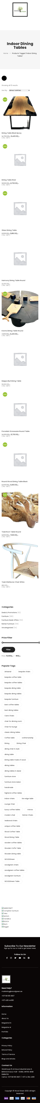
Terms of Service (8, 1054)
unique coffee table (12, 826)
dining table (9, 754)
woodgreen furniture (13, 876)
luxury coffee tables (12, 809)
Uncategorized (7, 627)
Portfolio (5, 1032)
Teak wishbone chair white (13, 582)
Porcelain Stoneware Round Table (16, 431)
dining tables (9, 765)
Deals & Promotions (9, 612)
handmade (9, 787)
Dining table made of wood (15, 760)
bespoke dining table (13, 688)
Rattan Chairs (27, 815)
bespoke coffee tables (13, 682)
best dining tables (11, 710)
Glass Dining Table (9, 230)
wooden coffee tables (13, 843)
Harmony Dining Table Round (13, 280)
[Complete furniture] (10, 911)
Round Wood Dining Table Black (14, 481)
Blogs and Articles (8, 1059)
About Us (5, 1018)
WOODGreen (10, 859)
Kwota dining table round (12, 331)
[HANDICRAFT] (7, 908)
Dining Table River (9, 180)
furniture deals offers (10, 620)
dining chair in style (12, 749)
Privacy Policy (7, 1045)
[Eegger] (5, 927)
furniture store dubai (13, 782)
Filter (8, 649)
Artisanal (8, 671)
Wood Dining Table (12, 837)
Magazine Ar (6, 1027)
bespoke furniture (11, 699)
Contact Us (7, 1065)
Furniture (5, 616)
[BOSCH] (5, 921)
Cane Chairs (9, 716)
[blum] (4, 924)
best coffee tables (12, 705)
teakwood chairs (11, 820)
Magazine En (6, 1023)
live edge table (27, 798)
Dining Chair (21, 743)
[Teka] (4, 913)
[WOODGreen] (20, 9)
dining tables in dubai (13, 771)
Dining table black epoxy (11, 133)
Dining (7, 743)
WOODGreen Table (12, 881)
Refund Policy (7, 1050)
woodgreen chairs (11, 865)
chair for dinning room (13, 721)
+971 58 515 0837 (8, 996)
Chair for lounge (11, 727)
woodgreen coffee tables (14, 870)
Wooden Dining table (13, 854)
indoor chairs (10, 798)
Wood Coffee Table (12, 832)
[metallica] (6, 919)
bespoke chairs (24, 671)
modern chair (10, 815)
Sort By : (5, 90)
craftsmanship (27, 738)
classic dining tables (12, 732)
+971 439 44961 (8, 1000)
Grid (4, 78)
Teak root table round (11, 532)
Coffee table (10, 738)
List (10, 78)
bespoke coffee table (13, 677)
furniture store (10, 776)
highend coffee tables (13, 793)
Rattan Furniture (8, 624)
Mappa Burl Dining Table (11, 381)
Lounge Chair (10, 804)
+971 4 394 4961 (28, 1077)
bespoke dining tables (13, 694)
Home (5, 53)
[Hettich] (5, 916)
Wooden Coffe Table (13, 848)
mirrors (30, 809)
